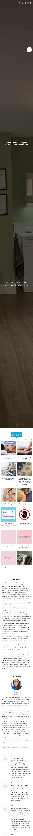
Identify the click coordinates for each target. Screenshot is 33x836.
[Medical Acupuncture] (24, 495)
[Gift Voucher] (8, 514)
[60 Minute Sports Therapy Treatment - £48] (8, 469)
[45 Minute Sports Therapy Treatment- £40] (24, 448)
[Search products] (29, 49)
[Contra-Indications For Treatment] (24, 514)
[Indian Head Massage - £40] (8, 495)
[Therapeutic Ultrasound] (24, 558)
